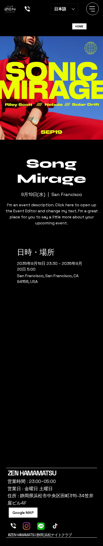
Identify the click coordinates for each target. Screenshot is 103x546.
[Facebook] (45, 465)
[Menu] (92, 9)
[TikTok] (61, 465)
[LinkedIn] (53, 465)
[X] (49, 465)
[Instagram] (41, 465)
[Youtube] (57, 465)
